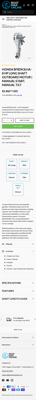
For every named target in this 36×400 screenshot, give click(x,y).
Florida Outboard (27, 395)
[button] (28, 5)
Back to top (18, 329)
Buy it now (18, 126)
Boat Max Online (10, 395)
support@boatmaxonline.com (12, 375)
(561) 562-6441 (7, 371)
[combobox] (18, 12)
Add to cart (25, 120)
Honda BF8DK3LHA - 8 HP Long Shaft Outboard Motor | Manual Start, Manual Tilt (16, 27)
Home (3, 24)
